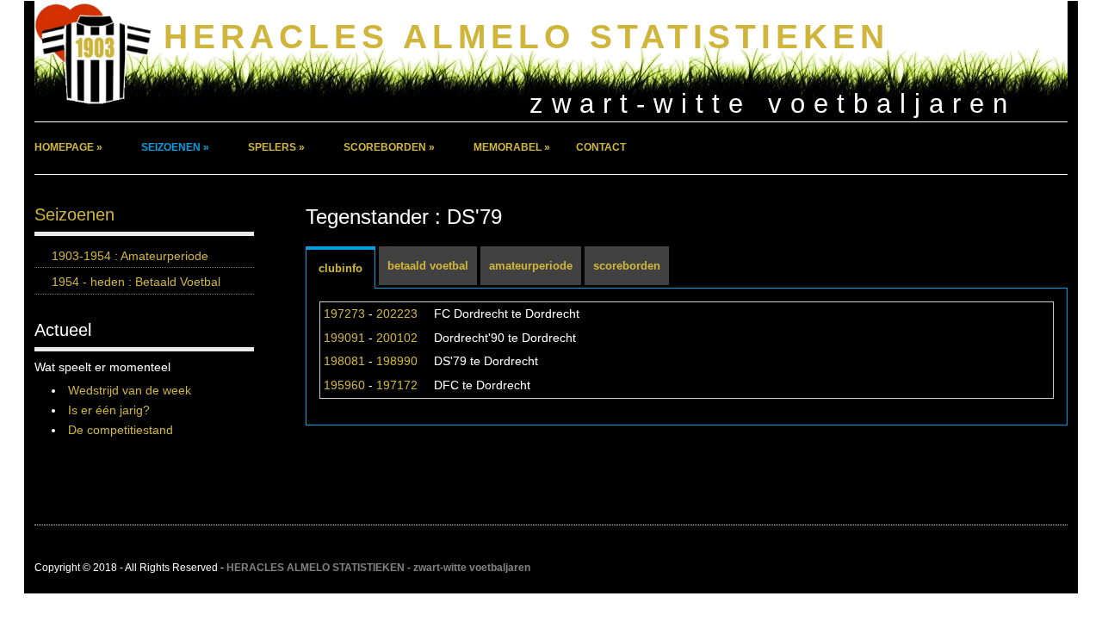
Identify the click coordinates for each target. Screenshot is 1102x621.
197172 (397, 385)
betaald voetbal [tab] (427, 265)
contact (601, 147)
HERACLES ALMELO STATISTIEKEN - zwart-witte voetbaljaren (378, 568)
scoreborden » (389, 147)
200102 (397, 338)
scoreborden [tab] (626, 265)
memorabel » (512, 147)
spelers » (276, 147)
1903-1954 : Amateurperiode (130, 256)
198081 (344, 361)
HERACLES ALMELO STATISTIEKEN (526, 36)
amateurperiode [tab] (531, 265)
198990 (397, 361)
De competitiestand (120, 430)
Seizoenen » (175, 147)
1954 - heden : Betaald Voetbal (136, 282)
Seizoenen (74, 214)
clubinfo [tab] (340, 268)
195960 (344, 385)
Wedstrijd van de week (129, 390)
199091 (344, 338)
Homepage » (68, 147)
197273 (344, 313)
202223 (397, 313)
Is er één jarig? (109, 410)
